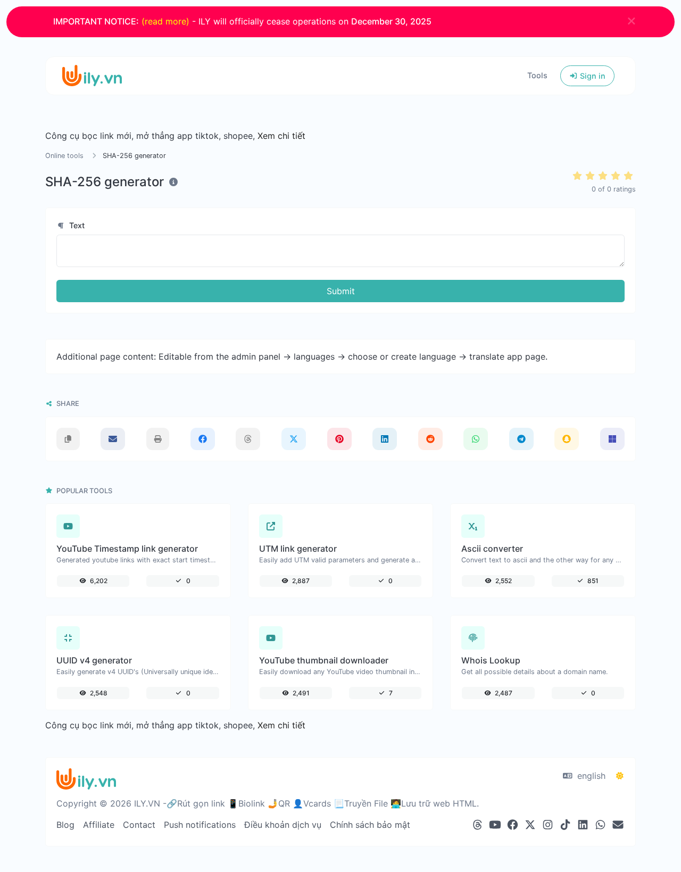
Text (76, 225)
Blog (65, 824)
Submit (341, 291)
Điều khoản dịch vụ (282, 824)
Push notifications (200, 824)
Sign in (591, 75)
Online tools (64, 156)
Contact (139, 824)
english (590, 775)
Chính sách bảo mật (370, 824)
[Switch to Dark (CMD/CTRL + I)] (619, 776)
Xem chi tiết (281, 135)
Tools (537, 75)
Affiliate (98, 824)
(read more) (165, 21)
